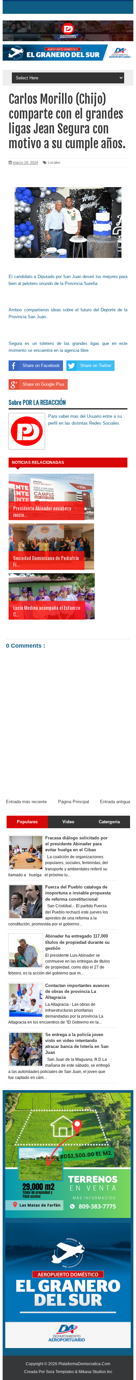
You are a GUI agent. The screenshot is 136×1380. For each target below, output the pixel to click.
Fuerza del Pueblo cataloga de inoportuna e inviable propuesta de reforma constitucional (78, 893)
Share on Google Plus (43, 384)
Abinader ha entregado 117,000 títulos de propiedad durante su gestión (77, 942)
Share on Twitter (95, 365)
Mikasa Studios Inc (95, 1371)
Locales (54, 162)
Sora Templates (60, 1371)
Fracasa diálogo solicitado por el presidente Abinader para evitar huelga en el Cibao (76, 843)
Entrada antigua (115, 801)
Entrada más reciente (26, 801)
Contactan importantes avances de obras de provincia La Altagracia (77, 991)
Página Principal (73, 801)
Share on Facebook (41, 365)
